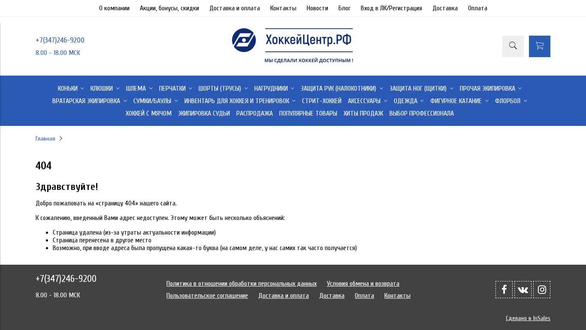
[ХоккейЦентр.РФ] (293, 63)
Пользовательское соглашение (207, 295)
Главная (45, 138)
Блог (344, 8)
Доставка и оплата (234, 8)
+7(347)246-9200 (60, 40)
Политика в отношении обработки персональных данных (241, 283)
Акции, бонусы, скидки (169, 8)
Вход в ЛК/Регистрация (391, 8)
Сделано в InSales (528, 318)
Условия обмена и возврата (363, 283)
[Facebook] (504, 289)
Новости (317, 8)
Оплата (477, 8)
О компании (114, 8)
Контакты (283, 8)
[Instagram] (541, 289)
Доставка (445, 8)
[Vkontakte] (523, 289)
